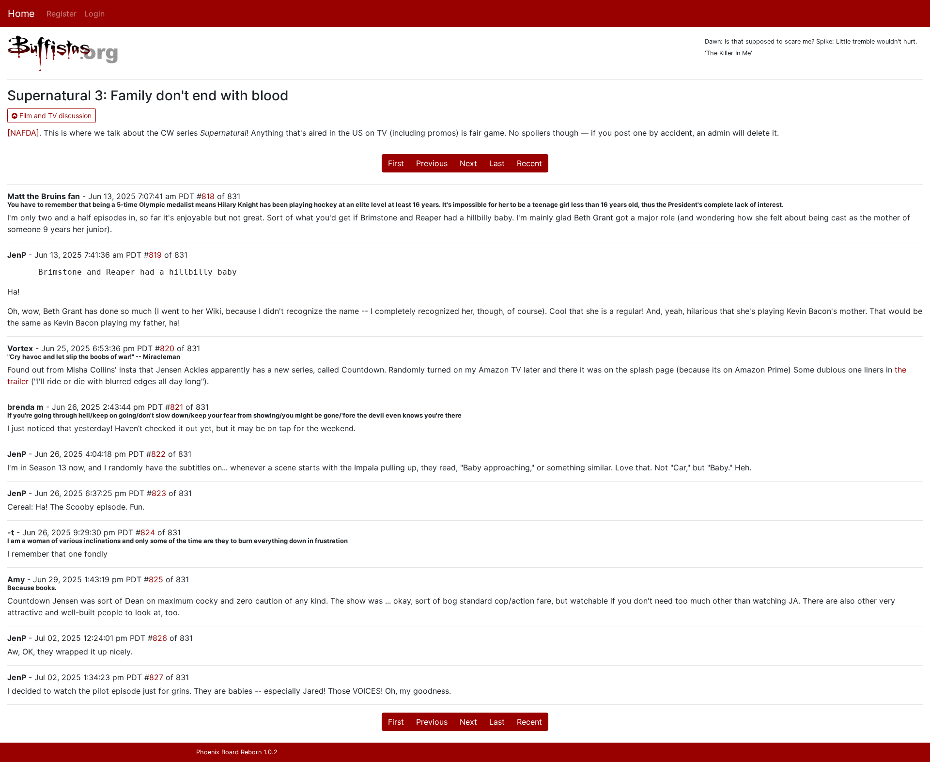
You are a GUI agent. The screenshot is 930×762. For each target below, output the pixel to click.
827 (156, 677)
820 (167, 348)
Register (61, 13)
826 (160, 638)
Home (21, 13)
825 (156, 579)
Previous (432, 163)
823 (159, 493)
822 (158, 454)
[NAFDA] (23, 133)
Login (94, 13)
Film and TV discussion (54, 115)
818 (208, 196)
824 (147, 532)
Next (468, 163)
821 (176, 407)
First (396, 163)
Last (497, 163)
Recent (529, 163)
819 (155, 255)
